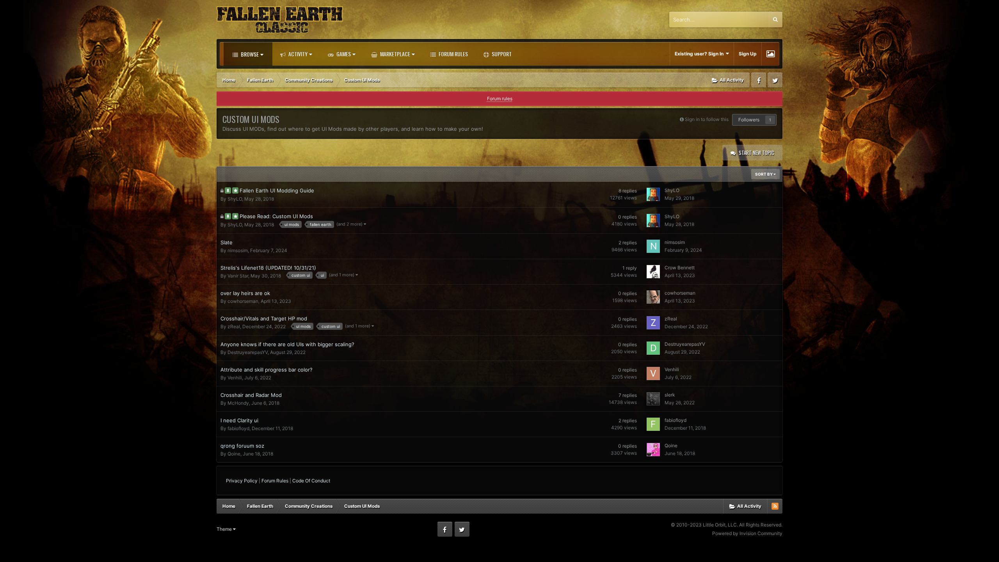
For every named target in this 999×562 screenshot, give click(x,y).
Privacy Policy (242, 481)
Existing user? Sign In (700, 54)
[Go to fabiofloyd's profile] (653, 424)
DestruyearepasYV (248, 352)
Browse (249, 54)
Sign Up (748, 54)
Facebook (758, 80)
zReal (234, 326)
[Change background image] (770, 54)
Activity (297, 54)
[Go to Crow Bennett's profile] (653, 271)
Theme (225, 529)
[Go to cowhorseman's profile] (653, 297)
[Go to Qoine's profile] (653, 449)
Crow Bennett (680, 267)
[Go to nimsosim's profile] (653, 246)
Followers (748, 120)
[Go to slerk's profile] (653, 398)
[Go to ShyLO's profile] (653, 194)
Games (343, 54)
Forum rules (499, 98)
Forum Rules (452, 54)
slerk (670, 395)
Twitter (775, 80)
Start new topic (756, 153)
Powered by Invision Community (747, 533)
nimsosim (238, 250)
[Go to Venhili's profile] (653, 373)
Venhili (235, 378)
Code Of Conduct (311, 481)
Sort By (764, 174)
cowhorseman (243, 301)
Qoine (234, 454)
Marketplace (394, 54)
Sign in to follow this (707, 119)
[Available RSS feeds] (775, 506)
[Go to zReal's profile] (653, 322)
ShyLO (235, 199)
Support (501, 54)
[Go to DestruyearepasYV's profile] (653, 348)
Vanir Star (238, 276)
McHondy (238, 403)
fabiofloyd (238, 428)
